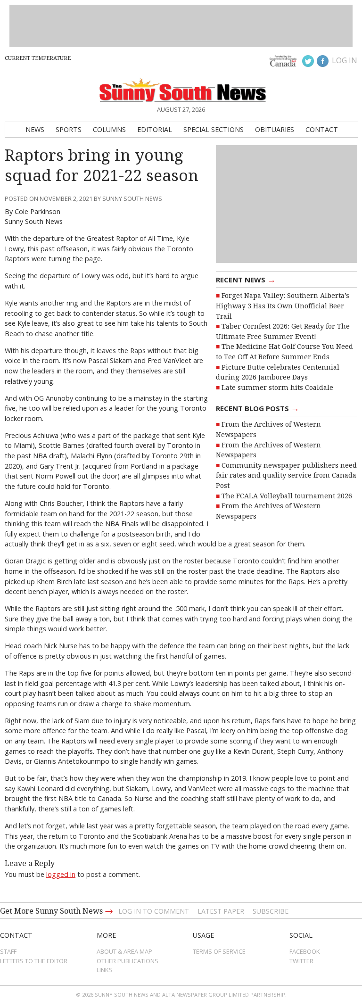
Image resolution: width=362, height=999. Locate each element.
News (34, 129)
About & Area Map (124, 951)
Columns (109, 129)
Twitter (301, 961)
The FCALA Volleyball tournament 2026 (287, 496)
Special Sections (213, 129)
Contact (321, 129)
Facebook (304, 951)
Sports (69, 129)
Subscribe (270, 911)
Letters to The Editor (33, 961)
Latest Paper (220, 911)
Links (105, 970)
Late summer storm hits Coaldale (277, 387)
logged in (60, 874)
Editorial (154, 129)
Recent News (246, 279)
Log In (344, 60)
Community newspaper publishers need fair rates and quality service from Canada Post (286, 475)
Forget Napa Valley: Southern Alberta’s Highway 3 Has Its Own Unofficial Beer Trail (282, 306)
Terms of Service (219, 951)
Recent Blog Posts (257, 407)
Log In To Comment (153, 911)
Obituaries (274, 129)
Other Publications (127, 961)
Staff (8, 951)
